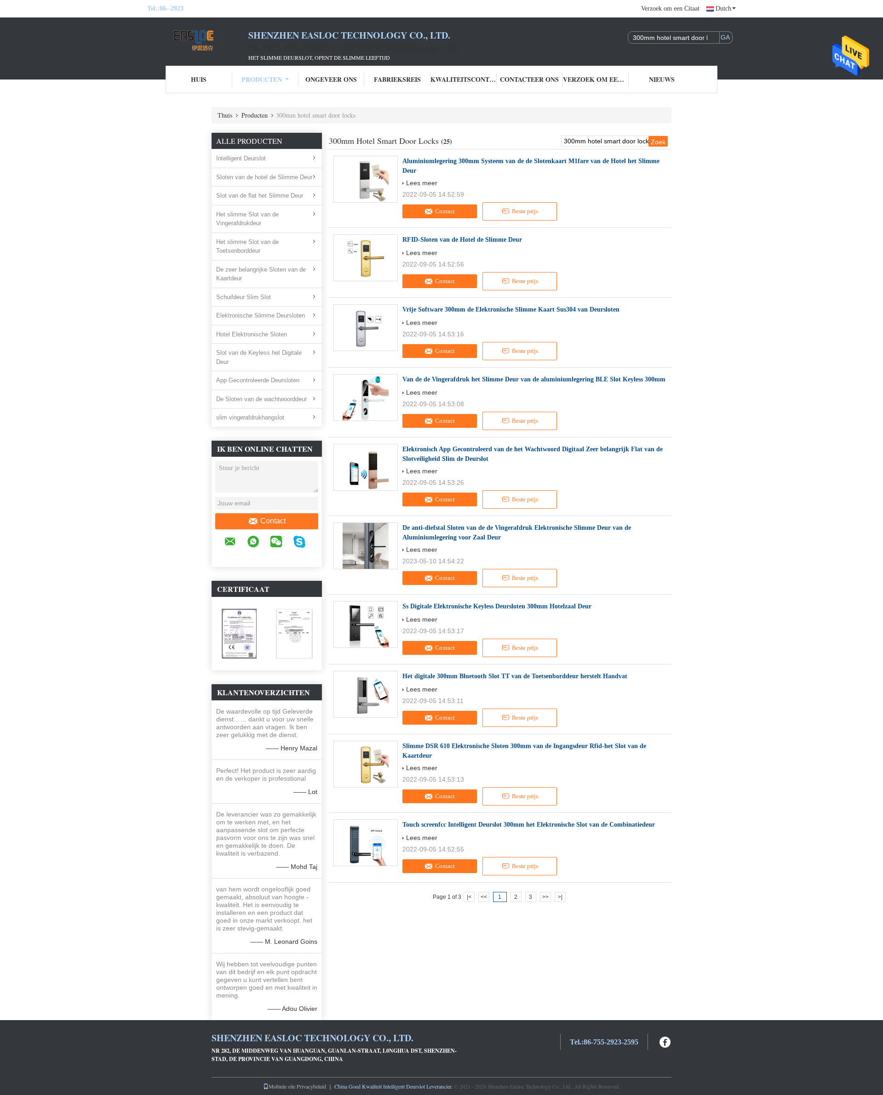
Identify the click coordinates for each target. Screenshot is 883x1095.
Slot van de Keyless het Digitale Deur (259, 357)
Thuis (225, 115)
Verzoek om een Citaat (670, 8)
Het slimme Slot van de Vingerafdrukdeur (247, 219)
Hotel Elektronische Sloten (251, 334)
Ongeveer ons (331, 79)
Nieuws (662, 79)
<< (484, 897)
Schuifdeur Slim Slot (243, 297)
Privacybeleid (311, 1086)
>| (560, 897)
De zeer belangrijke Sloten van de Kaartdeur (261, 274)
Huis (198, 79)
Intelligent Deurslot (241, 158)
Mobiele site (282, 1086)
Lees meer (421, 183)
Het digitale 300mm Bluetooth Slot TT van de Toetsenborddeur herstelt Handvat (514, 676)
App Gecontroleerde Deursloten (257, 380)
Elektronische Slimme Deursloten (260, 315)
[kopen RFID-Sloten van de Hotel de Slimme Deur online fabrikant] (365, 257)
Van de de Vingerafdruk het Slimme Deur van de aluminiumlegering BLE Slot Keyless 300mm (533, 379)
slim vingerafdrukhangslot (250, 417)
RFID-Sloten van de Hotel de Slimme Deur (462, 239)
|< (469, 897)
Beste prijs (525, 211)
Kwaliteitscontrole (463, 79)
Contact (273, 521)
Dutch (723, 8)
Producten (261, 79)
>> (545, 897)
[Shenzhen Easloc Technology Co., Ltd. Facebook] (665, 1041)
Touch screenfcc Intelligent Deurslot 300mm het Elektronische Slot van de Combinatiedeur (528, 824)
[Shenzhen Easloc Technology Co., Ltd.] (197, 40)
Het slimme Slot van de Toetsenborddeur (247, 246)
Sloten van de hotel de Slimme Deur (264, 177)
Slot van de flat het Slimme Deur (259, 195)
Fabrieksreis (397, 79)
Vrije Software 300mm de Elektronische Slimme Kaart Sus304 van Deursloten (510, 309)
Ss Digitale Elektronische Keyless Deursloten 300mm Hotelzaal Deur (496, 606)
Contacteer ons (529, 79)
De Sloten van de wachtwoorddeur (261, 399)
